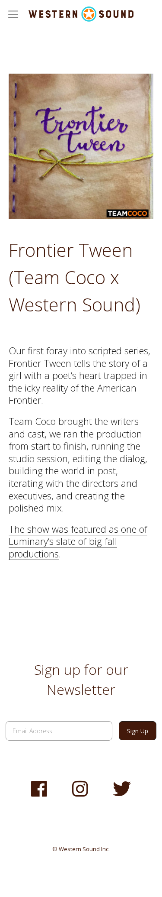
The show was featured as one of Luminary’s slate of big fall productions (78, 541)
